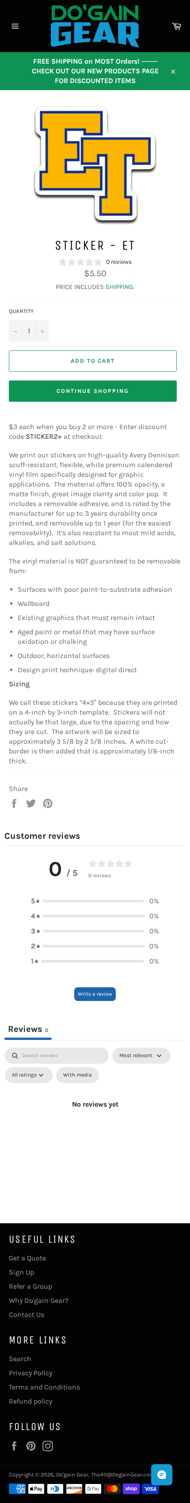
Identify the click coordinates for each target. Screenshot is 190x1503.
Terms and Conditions (44, 1387)
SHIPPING (119, 287)
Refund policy (30, 1401)
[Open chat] (161, 1474)
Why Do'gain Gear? (38, 1300)
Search (20, 1359)
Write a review (95, 994)
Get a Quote (27, 1258)
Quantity (21, 311)
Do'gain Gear (72, 1474)
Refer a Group (30, 1286)
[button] (95, 901)
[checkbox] (77, 1075)
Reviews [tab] (28, 1029)
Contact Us (26, 1314)
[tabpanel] (95, 1124)
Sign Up (21, 1272)
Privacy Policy (30, 1373)
